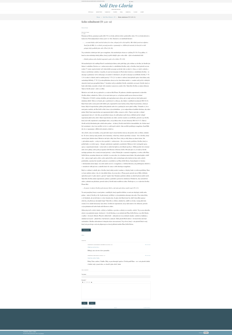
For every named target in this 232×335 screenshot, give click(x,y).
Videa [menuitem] (121, 12)
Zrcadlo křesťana (147, 307)
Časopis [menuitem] (115, 12)
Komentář (84, 280)
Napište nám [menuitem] (121, 321)
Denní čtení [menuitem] (99, 12)
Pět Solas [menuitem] (90, 12)
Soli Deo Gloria (116, 5)
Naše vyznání (139, 315)
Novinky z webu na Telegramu (89, 317)
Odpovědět (148, 244)
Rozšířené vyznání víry (141, 317)
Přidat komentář (86, 230)
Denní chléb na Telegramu (88, 315)
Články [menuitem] (135, 12)
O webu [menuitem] (120, 315)
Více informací (41, 333)
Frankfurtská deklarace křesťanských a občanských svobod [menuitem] (93, 1)
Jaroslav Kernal (85, 27)
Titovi (83, 235)
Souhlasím (201, 332)
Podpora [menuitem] (120, 319)
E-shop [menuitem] (142, 12)
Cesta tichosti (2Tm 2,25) (87, 307)
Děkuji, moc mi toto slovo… (93, 247)
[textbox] (116, 291)
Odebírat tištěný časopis (88, 321)
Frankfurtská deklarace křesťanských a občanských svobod (142, 320)
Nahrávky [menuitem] (107, 12)
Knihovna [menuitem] (128, 12)
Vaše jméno (84, 274)
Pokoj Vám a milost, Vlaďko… (94, 258)
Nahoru (115, 307)
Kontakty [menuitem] (121, 317)
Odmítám (206, 332)
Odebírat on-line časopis (88, 319)
